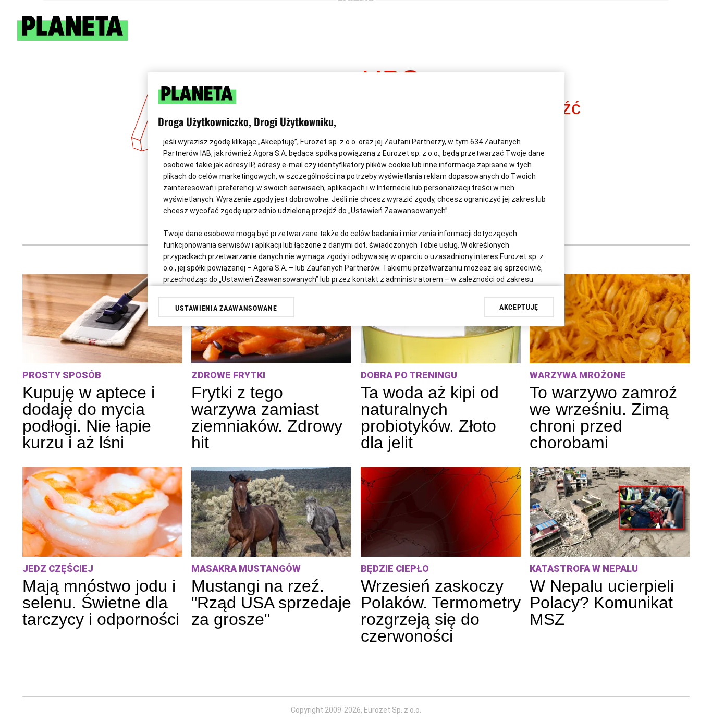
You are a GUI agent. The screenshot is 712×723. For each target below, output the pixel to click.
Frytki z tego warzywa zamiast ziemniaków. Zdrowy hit (266, 417)
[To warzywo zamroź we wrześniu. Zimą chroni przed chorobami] (610, 319)
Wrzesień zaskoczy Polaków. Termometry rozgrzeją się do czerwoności (441, 611)
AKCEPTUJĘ (518, 307)
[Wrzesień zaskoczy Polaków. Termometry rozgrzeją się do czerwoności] (441, 512)
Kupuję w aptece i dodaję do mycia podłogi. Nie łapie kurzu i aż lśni (88, 417)
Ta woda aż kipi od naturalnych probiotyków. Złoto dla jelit (430, 417)
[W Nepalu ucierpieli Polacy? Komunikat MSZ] (610, 512)
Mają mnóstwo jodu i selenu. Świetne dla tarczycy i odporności (100, 603)
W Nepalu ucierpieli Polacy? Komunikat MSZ (602, 603)
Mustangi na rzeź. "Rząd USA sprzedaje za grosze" (271, 603)
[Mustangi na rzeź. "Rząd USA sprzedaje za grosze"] (271, 512)
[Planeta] (72, 37)
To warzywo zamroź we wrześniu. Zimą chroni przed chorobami (603, 417)
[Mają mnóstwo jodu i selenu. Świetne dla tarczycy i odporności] (102, 512)
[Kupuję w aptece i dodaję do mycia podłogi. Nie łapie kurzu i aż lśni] (102, 319)
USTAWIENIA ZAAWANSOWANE (226, 308)
